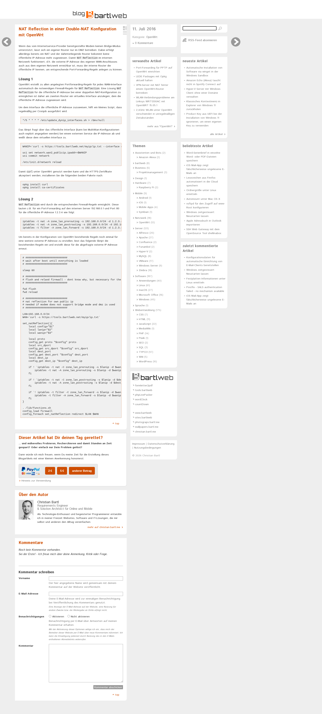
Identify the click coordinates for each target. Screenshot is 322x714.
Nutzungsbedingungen (147, 448)
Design (139, 178)
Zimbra (143, 270)
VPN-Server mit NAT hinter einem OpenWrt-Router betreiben (152, 89)
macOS (143, 290)
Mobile (139, 193)
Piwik (142, 338)
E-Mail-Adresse (28, 594)
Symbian (144, 212)
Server (139, 228)
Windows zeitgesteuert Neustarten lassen (200, 214)
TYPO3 (143, 352)
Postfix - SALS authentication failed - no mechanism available (205, 289)
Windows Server (148, 266)
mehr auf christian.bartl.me (104, 527)
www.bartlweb (143, 413)
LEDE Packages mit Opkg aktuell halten (151, 78)
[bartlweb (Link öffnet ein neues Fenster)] (153, 376)
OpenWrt (151, 37)
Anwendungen (147, 281)
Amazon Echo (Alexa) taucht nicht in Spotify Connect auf (203, 82)
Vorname (24, 578)
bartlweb (140, 163)
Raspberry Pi (146, 187)
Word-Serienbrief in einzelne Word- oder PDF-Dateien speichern (203, 157)
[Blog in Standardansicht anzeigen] (125, 28)
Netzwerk (140, 218)
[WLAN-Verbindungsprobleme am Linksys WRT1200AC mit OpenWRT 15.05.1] (6, 42)
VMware (143, 261)
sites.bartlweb (143, 417)
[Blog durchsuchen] (220, 28)
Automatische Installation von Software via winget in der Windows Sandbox (204, 71)
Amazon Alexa (147, 157)
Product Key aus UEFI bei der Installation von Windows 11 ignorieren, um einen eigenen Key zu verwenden (204, 120)
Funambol (144, 247)
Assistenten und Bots (148, 153)
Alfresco (144, 233)
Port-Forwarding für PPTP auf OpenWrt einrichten (154, 70)
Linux (142, 285)
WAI (141, 357)
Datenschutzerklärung (161, 444)
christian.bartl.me (145, 432)
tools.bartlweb (143, 390)
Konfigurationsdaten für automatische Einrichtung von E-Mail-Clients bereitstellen (204, 261)
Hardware (140, 183)
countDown (142, 404)
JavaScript (145, 324)
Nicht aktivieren (80, 616)
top (117, 423)
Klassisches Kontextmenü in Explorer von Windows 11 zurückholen (203, 105)
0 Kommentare (144, 43)
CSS (141, 315)
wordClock (141, 399)
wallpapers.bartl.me (146, 427)
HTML (142, 319)
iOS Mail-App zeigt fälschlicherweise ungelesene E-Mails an (205, 169)
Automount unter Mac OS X (203, 199)
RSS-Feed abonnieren (202, 40)
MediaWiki (145, 328)
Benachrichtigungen (31, 616)
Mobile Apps (146, 207)
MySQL (143, 256)
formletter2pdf (144, 385)
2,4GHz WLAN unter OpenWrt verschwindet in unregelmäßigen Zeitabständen (155, 114)
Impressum (138, 444)
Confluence (145, 242)
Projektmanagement (151, 172)
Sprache (140, 305)
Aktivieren (57, 616)
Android (143, 198)
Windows (144, 299)
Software (140, 276)
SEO (141, 343)
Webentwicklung (145, 310)
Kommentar (26, 646)
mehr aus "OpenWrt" (159, 126)
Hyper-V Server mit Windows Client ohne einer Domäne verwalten (203, 93)
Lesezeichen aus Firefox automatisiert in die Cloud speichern (202, 181)
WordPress (145, 361)
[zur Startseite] (100, 17)
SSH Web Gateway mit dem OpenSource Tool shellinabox (203, 231)
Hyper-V (143, 251)
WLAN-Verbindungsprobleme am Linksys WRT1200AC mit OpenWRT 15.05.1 (155, 101)
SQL (141, 347)
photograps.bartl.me (147, 422)
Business (140, 168)
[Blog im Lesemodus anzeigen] (125, 33)
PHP (141, 333)
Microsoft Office (148, 295)
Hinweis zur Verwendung (36, 481)
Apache (143, 237)
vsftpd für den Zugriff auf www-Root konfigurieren (205, 205)
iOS (141, 202)
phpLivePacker (143, 395)
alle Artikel (216, 134)
